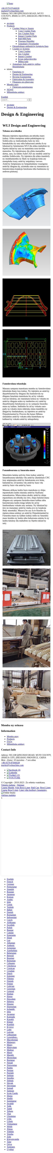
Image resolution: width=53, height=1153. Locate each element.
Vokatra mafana (8, 785)
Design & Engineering (22, 74)
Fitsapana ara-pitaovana (22, 82)
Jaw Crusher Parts (26, 33)
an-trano (10, 23)
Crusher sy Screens (21, 49)
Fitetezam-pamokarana (22, 87)
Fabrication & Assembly (23, 79)
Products (11, 26)
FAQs (9, 741)
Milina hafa (23, 61)
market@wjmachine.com (12, 765)
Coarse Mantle (7, 787)
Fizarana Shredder (26, 41)
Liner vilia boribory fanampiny (32, 790)
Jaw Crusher (23, 54)
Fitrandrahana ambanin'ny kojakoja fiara (30, 46)
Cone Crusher (24, 51)
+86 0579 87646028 (10, 762)
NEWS (10, 89)
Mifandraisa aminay (15, 92)
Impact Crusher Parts (27, 36)
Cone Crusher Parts (26, 31)
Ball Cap (35, 787)
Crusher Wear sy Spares (23, 28)
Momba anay (13, 84)
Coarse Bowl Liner (9, 790)
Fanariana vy (18, 72)
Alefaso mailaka (8, 795)
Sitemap (20, 785)
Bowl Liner (45, 787)
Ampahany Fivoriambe (28, 43)
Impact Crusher (25, 56)
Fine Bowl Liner (22, 787)
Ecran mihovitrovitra (27, 59)
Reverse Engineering (21, 77)
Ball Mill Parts (24, 38)
